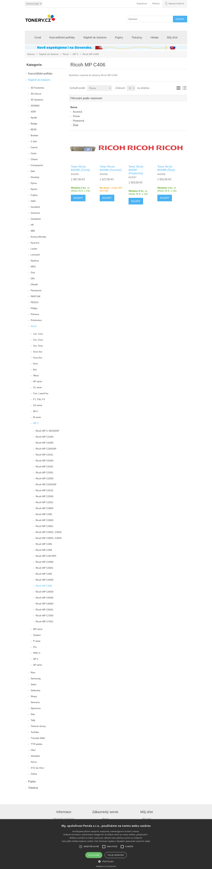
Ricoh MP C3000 (44, 520)
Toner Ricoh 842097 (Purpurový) (136, 170)
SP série (37, 665)
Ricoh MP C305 (44, 544)
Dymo (34, 183)
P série (36, 641)
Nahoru (31, 54)
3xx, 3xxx (38, 345)
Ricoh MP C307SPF (46, 556)
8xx (35, 369)
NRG (33, 266)
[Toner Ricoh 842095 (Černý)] (83, 148)
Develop (35, 177)
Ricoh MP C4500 (44, 591)
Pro (35, 647)
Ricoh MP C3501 (44, 568)
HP (32, 224)
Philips (34, 308)
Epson (34, 189)
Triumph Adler (38, 738)
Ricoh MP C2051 (44, 472)
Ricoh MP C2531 (44, 490)
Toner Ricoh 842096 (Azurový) (111, 168)
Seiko (33, 684)
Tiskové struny (38, 726)
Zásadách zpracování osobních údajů (133, 841)
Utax (33, 750)
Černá (76, 116)
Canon (34, 147)
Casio (34, 153)
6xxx (35, 363)
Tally (33, 720)
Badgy (34, 123)
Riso (33, 672)
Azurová (77, 111)
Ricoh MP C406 (44, 585)
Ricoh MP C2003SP (46, 448)
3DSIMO (35, 105)
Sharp (34, 696)
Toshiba (35, 732)
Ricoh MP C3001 (44, 526)
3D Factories (37, 87)
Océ (33, 272)
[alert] (106, 844)
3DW (33, 111)
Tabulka (178, 88)
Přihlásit (155, 3)
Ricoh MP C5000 (44, 597)
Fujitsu (34, 195)
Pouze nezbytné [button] (116, 855)
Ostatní (37, 635)
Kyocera (35, 242)
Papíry (119, 37)
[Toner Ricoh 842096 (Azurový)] (112, 148)
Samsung (36, 678)
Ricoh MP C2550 (44, 496)
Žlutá (75, 125)
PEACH (34, 302)
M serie (37, 417)
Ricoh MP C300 (44, 514)
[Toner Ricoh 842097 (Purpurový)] (141, 148)
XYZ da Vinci (37, 768)
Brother (34, 135)
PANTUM (35, 296)
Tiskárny (137, 37)
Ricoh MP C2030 (44, 460)
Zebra (34, 773)
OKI (33, 278)
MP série (37, 629)
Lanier (34, 248)
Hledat (155, 37)
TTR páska (36, 744)
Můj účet (172, 37)
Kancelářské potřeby (62, 37)
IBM (33, 230)
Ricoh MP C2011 (44, 454)
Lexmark (35, 254)
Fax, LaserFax (40, 393)
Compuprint (37, 165)
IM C (35, 411)
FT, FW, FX (39, 399)
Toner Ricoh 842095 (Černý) (80, 168)
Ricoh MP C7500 (44, 615)
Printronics (36, 320)
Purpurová (78, 120)
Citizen (34, 159)
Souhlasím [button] (93, 855)
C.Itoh (34, 141)
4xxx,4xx (37, 351)
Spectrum (36, 708)
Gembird (35, 207)
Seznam (184, 88)
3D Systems (37, 99)
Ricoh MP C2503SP (46, 484)
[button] (106, 861)
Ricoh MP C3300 (44, 562)
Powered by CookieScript (106, 866)
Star (33, 714)
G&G (33, 201)
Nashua (35, 260)
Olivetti (34, 284)
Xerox (34, 762)
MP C (76, 54)
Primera (35, 314)
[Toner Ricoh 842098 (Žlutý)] (169, 148)
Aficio (36, 375)
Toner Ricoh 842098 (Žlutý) (166, 168)
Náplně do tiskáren (94, 37)
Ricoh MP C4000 (44, 579)
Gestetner (36, 219)
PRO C (36, 653)
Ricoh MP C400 (44, 573)
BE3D (34, 129)
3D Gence (36, 93)
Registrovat (142, 3)
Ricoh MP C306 (44, 550)
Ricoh (66, 54)
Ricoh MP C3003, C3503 (49, 538)
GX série (37, 405)
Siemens (35, 702)
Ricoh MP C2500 (44, 478)
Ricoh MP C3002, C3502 (49, 532)
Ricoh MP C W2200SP (47, 430)
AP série (37, 381)
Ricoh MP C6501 (44, 609)
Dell (33, 171)
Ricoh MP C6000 (44, 603)
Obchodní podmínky (63, 819)
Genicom (35, 213)
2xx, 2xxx (38, 339)
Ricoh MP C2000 (44, 442)
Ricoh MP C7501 (44, 621)
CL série (37, 387)
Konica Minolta (38, 236)
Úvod (37, 37)
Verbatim (35, 756)
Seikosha (35, 690)
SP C (35, 659)
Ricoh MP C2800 (44, 508)
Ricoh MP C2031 (44, 466)
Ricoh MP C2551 (44, 502)
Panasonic (36, 290)
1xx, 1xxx (38, 333)
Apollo (34, 117)
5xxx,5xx (37, 357)
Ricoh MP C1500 (44, 436)
